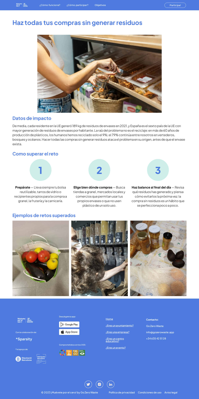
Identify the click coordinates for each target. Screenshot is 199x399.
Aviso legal (170, 392)
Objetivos (100, 5)
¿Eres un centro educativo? (115, 340)
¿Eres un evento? (116, 347)
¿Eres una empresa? (117, 332)
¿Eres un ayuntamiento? (120, 325)
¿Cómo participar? (77, 5)
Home (109, 319)
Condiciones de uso (149, 392)
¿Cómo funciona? (49, 5)
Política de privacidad (122, 392)
